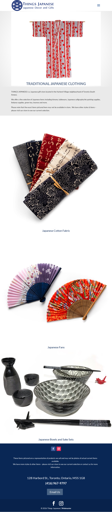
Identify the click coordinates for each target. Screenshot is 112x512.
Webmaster (66, 508)
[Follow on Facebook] (53, 449)
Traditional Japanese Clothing (56, 81)
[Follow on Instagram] (59, 449)
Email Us (55, 492)
